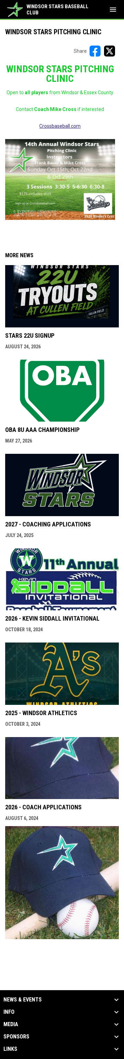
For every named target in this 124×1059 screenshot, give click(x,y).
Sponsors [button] (16, 1036)
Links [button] (10, 1049)
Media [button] (10, 1024)
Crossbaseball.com (60, 126)
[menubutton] (113, 9)
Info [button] (8, 1012)
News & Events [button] (22, 999)
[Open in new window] (60, 179)
